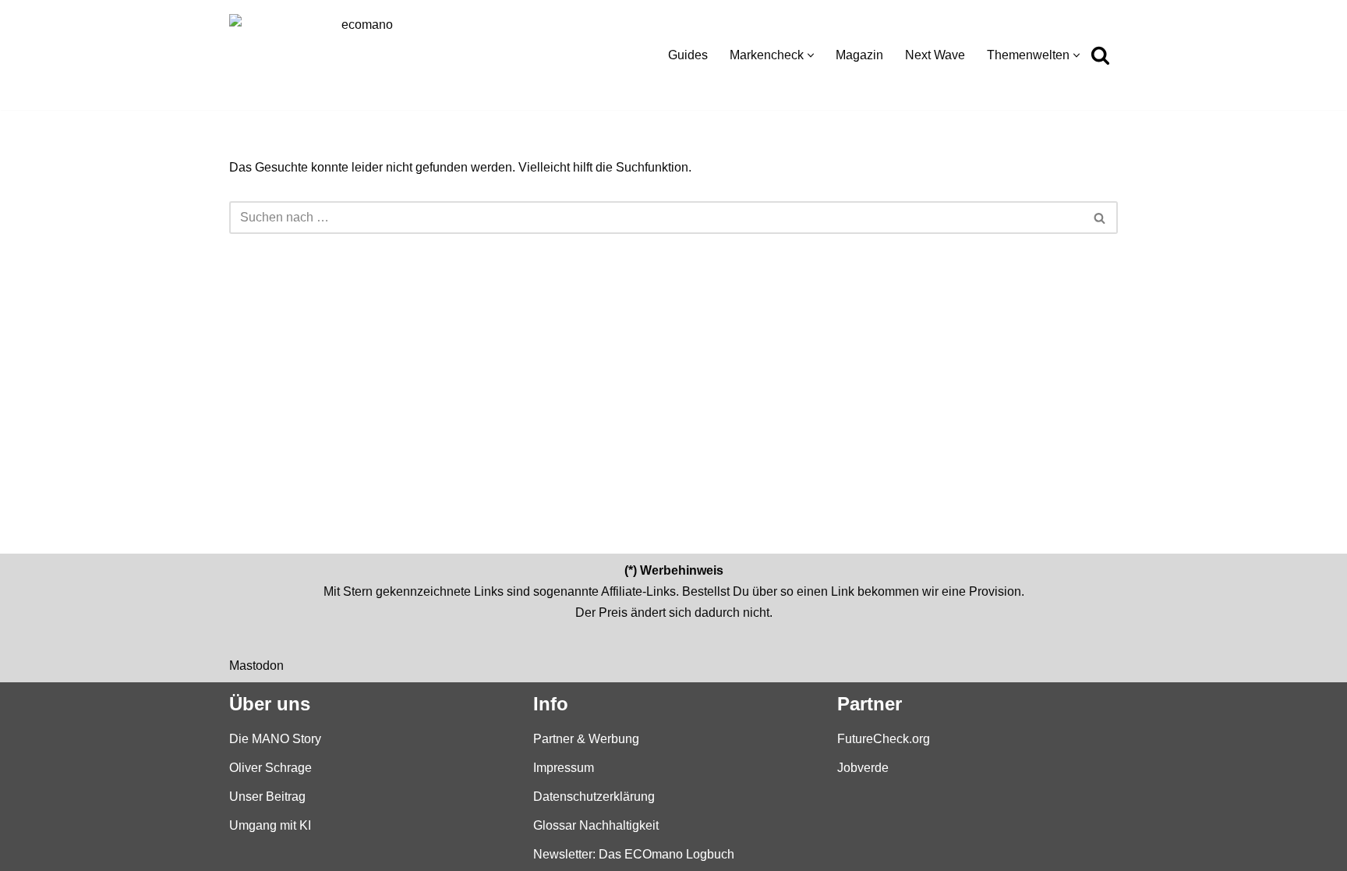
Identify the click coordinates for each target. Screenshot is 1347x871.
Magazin (859, 55)
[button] (811, 55)
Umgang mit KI (270, 825)
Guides (688, 55)
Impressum (563, 767)
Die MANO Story (275, 738)
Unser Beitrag (267, 795)
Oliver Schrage (270, 767)
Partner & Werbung (586, 738)
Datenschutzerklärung (594, 795)
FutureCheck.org (883, 738)
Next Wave (935, 55)
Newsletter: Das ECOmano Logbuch (633, 854)
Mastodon (256, 664)
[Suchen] (1100, 55)
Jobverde (863, 767)
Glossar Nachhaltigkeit (596, 825)
